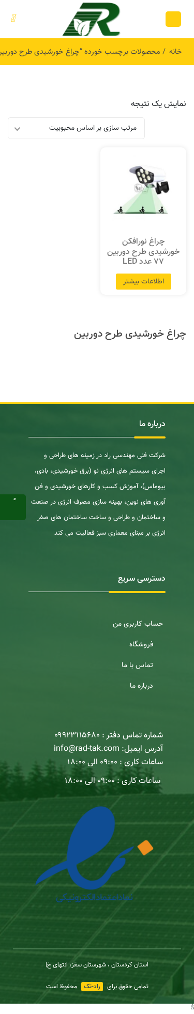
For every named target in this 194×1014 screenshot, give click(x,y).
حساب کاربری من (138, 624)
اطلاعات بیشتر (143, 281)
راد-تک (92, 986)
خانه (175, 52)
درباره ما (141, 686)
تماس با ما (137, 665)
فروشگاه (141, 644)
